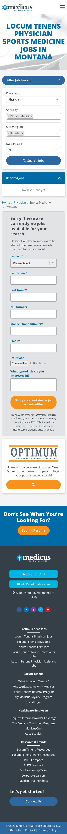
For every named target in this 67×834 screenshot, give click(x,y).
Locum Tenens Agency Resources (33, 755)
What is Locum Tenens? (33, 681)
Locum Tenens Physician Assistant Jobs (33, 663)
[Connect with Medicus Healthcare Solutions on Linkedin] (26, 609)
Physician (20, 202)
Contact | (31, 830)
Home (6, 202)
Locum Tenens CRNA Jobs (33, 642)
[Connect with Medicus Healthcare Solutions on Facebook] (19, 609)
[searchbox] (35, 117)
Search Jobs (35, 160)
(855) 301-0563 (35, 574)
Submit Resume (33, 530)
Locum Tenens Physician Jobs (34, 636)
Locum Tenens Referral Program (34, 692)
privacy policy (45, 429)
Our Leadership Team (34, 770)
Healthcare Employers (34, 710)
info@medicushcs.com (35, 584)
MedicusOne (33, 728)
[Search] (33, 484)
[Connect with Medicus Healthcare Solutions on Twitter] (40, 609)
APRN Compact (33, 765)
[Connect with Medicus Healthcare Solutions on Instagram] (33, 609)
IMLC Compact (33, 760)
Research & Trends (33, 742)
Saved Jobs (17, 178)
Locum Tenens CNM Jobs (33, 647)
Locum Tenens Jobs (33, 629)
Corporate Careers (33, 775)
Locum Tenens (33, 674)
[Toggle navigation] (62, 7)
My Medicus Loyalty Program (33, 697)
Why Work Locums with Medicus (33, 687)
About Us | (16, 830)
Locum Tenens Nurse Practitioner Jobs (33, 654)
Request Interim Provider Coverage (33, 718)
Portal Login (33, 702)
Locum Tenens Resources (33, 749)
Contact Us (34, 801)
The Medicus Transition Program (33, 723)
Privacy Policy (47, 830)
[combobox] (33, 116)
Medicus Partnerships (33, 781)
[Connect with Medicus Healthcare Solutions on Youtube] (48, 609)
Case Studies (33, 733)
